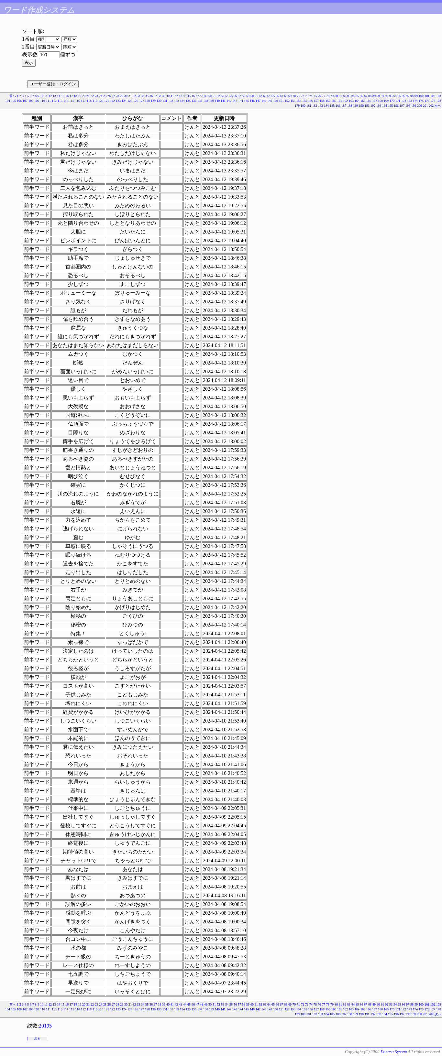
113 (60, 101)
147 (258, 101)
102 (432, 96)
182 (314, 105)
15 (62, 96)
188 (349, 105)
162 (345, 101)
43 (180, 96)
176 (427, 101)
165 (362, 101)
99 (416, 96)
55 (231, 96)
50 (210, 96)
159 (328, 101)
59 (247, 96)
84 (353, 96)
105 (13, 101)
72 (302, 96)
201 (425, 105)
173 (409, 101)
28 (117, 96)
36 (151, 96)
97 (407, 96)
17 (71, 96)
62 (260, 96)
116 (77, 101)
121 (106, 101)
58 (243, 96)
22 (92, 96)
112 (54, 101)
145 (246, 101)
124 (124, 101)
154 (298, 101)
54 (226, 96)
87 (365, 96)
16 (67, 96)
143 (234, 101)
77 (323, 96)
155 (304, 101)
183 (320, 105)
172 (403, 101)
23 (96, 96)
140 (217, 101)
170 (392, 101)
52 (218, 96)
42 (176, 96)
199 (413, 105)
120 (100, 101)
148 (263, 101)
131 (164, 101)
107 (25, 101)
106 (19, 101)
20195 (45, 1026)
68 (285, 96)
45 (189, 96)
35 (147, 96)
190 (361, 105)
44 (184, 96)
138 (205, 101)
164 (357, 101)
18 (75, 96)
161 (339, 101)
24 (100, 96)
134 (182, 101)
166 (368, 101)
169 (386, 101)
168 (380, 101)
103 (438, 96)
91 (382, 96)
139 (211, 101)
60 (252, 96)
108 (30, 101)
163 (351, 101)
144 (240, 101)
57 (239, 96)
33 (138, 96)
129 (153, 101)
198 (407, 105)
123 (118, 101)
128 (147, 101)
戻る (37, 1038)
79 (332, 96)
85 (357, 96)
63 (264, 96)
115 (71, 101)
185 (332, 105)
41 (172, 96)
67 (281, 96)
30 (125, 96)
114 (65, 101)
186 (338, 105)
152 (287, 101)
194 (384, 105)
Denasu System (394, 1051)
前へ (12, 96)
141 (223, 101)
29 (121, 96)
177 (432, 101)
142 (229, 101)
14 (58, 96)
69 (290, 96)
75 (315, 96)
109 (36, 101)
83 (348, 96)
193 (378, 105)
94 (395, 96)
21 (88, 96)
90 (378, 96)
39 (163, 96)
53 (222, 96)
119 (95, 101)
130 (159, 101)
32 (134, 96)
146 (252, 101)
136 (194, 101)
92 (386, 96)
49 (205, 96)
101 (427, 96)
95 (399, 96)
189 (355, 105)
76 (319, 96)
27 (113, 96)
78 (327, 96)
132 (170, 101)
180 (303, 105)
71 (298, 96)
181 (308, 105)
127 (141, 101)
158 (322, 101)
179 (297, 105)
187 (343, 105)
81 (340, 96)
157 (316, 101)
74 (311, 96)
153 (293, 101)
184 (326, 105)
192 (372, 105)
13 (54, 96)
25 (104, 96)
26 (109, 96)
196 (396, 105)
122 (112, 101)
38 (159, 96)
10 (41, 96)
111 (48, 101)
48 (201, 96)
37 (155, 96)
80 (336, 96)
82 (344, 96)
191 (367, 105)
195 (390, 105)
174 (415, 101)
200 (419, 105)
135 (188, 101)
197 (402, 105)
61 (256, 96)
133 (176, 101)
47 (197, 96)
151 (281, 101)
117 (83, 101)
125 (129, 101)
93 (390, 96)
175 (421, 101)
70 (294, 96)
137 (199, 101)
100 (421, 96)
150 (275, 101)
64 (269, 96)
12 (50, 96)
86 (361, 96)
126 (135, 101)
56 (235, 96)
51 (214, 96)
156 (310, 101)
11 (46, 96)
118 (89, 101)
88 (369, 96)
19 (79, 96)
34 (142, 96)
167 (374, 101)
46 (193, 96)
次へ (438, 105)
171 (397, 101)
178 (438, 101)
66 (277, 96)
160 (333, 101)
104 (7, 101)
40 (168, 96)
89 (374, 96)
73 (306, 96)
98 (412, 96)
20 (83, 96)
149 (269, 101)
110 (42, 101)
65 (273, 96)
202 (431, 105)
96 (403, 96)
